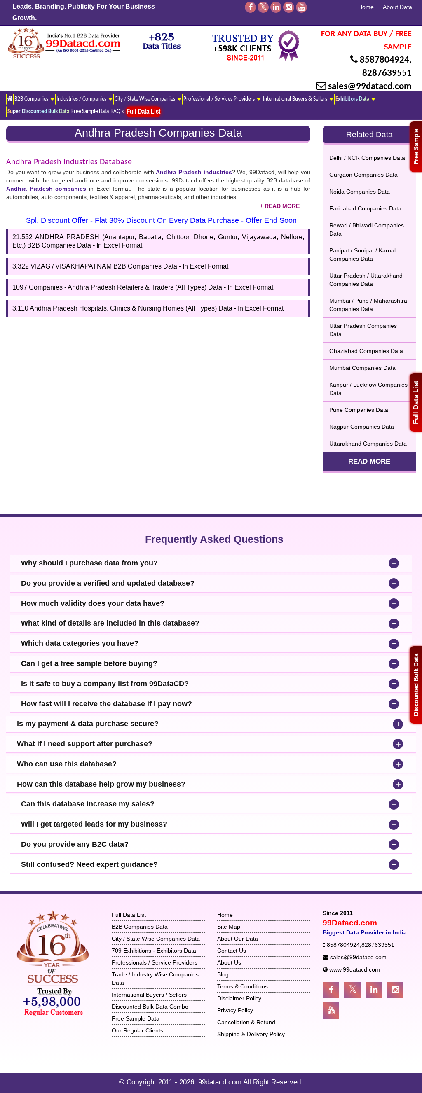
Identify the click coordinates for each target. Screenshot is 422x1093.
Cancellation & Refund (246, 1022)
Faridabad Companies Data (365, 208)
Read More (369, 461)
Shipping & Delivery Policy (251, 1034)
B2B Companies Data (140, 926)
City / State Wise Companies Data (156, 938)
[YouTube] (301, 7)
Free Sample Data (90, 111)
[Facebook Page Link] (331, 990)
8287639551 (387, 73)
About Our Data (237, 938)
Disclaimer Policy (239, 998)
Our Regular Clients (137, 1030)
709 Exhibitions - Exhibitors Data (154, 950)
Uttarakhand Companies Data (368, 443)
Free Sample (416, 147)
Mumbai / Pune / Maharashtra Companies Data (368, 304)
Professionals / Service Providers (154, 962)
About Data (397, 7)
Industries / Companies (82, 99)
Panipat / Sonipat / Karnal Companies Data (362, 254)
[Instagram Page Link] (395, 990)
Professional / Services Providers (219, 99)
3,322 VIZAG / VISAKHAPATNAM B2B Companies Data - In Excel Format (120, 266)
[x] (263, 7)
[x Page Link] (352, 990)
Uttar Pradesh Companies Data (363, 329)
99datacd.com (220, 1082)
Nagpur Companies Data (361, 426)
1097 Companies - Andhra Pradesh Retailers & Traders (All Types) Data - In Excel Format (142, 287)
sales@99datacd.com (370, 86)
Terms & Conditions (242, 986)
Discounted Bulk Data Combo (150, 1006)
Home (366, 7)
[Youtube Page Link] (331, 1010)
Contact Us (231, 950)
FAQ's (117, 111)
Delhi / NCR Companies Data (367, 157)
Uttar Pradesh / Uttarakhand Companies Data (366, 279)
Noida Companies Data (359, 191)
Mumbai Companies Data (362, 367)
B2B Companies (31, 99)
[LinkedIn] (275, 7)
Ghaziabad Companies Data (366, 351)
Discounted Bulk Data (416, 685)
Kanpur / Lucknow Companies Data (368, 388)
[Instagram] (288, 7)
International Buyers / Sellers (149, 994)
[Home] (9, 99)
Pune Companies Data (358, 409)
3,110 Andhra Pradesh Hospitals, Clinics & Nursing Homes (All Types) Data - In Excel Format (148, 308)
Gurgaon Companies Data (363, 174)
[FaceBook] (250, 7)
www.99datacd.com (354, 969)
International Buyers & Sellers (295, 99)
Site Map (228, 926)
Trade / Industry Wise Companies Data (155, 978)
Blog (223, 974)
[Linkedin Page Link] (374, 990)
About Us (229, 962)
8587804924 (384, 60)
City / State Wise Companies (145, 99)
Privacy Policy (235, 1010)
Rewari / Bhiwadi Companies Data (366, 229)
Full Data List (416, 402)
